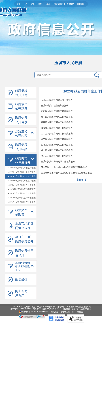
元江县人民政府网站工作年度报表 (57, 111)
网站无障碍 (58, 4)
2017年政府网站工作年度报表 (22, 202)
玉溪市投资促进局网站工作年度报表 (58, 161)
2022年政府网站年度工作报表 (22, 180)
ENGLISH (81, 4)
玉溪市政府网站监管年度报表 (54, 105)
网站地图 (55, 312)
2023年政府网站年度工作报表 (22, 176)
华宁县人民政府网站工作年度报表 (57, 139)
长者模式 (70, 4)
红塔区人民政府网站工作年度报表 (57, 145)
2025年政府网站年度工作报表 (22, 168)
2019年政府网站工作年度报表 (22, 193)
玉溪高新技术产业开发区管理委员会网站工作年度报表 (66, 173)
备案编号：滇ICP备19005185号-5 (76, 309)
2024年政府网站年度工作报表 (22, 172)
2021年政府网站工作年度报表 (22, 185)
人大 (25, 4)
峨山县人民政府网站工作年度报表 (57, 150)
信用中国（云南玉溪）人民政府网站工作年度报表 (64, 167)
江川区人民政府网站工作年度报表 (57, 133)
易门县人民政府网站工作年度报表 (57, 117)
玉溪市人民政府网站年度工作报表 (57, 100)
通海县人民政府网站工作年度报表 (57, 128)
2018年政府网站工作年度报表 (22, 198)
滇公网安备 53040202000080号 (34, 312)
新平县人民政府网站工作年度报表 (57, 122)
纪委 (40, 4)
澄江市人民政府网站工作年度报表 (57, 156)
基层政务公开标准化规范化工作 (22, 266)
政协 (33, 4)
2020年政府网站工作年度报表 (22, 189)
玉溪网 (47, 4)
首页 (18, 4)
